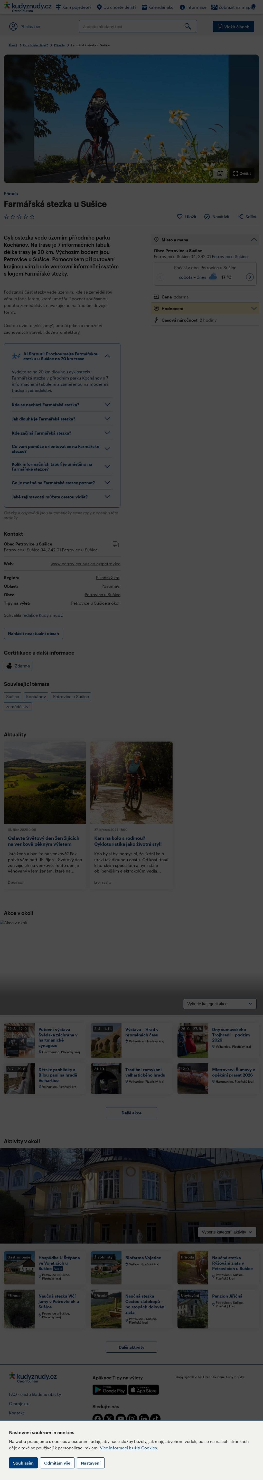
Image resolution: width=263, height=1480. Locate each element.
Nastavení (90, 1462)
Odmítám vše (57, 1462)
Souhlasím (23, 1462)
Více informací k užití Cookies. (129, 1447)
